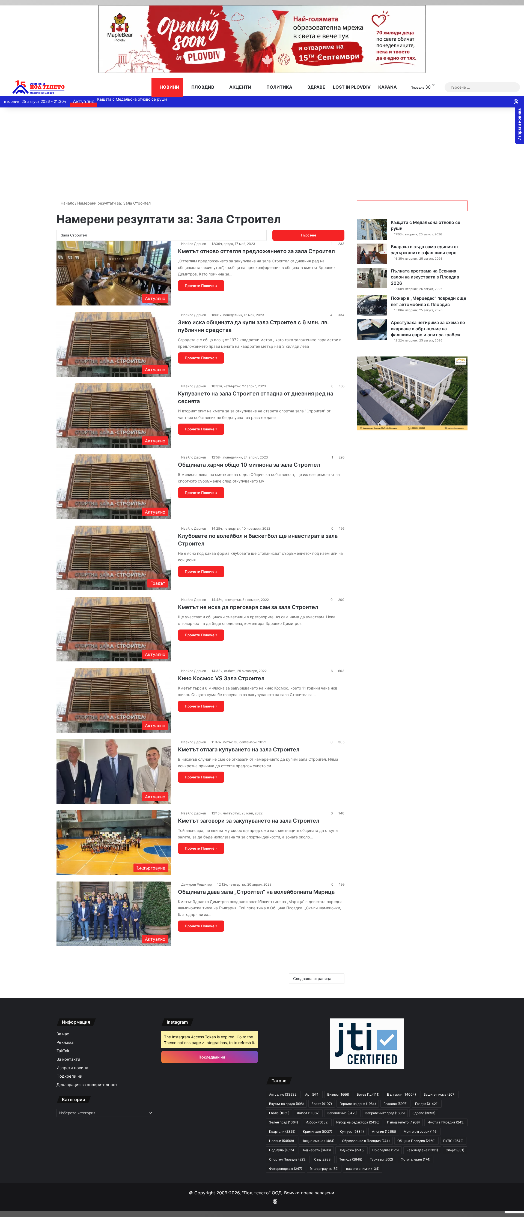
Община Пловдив (416, 1141)
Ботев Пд (368, 1094)
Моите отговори (420, 1131)
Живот (308, 1113)
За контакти (68, 1059)
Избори (317, 1122)
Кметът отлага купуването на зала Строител (238, 749)
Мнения (383, 1131)
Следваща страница (312, 978)
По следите (385, 1150)
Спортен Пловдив (287, 1159)
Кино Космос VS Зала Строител (221, 678)
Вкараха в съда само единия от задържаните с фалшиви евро (155, 99)
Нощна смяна (318, 1141)
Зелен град (283, 1122)
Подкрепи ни (69, 1076)
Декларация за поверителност (86, 1084)
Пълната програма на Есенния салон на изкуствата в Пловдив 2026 (425, 277)
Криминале (317, 1131)
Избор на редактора (357, 1122)
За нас (62, 1034)
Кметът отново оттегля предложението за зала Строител (256, 251)
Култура (352, 1131)
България (401, 1094)
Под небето (316, 1150)
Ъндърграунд (324, 1169)
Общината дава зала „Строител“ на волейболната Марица (256, 892)
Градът (427, 1104)
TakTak (62, 1050)
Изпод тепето (403, 1122)
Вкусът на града (286, 1104)
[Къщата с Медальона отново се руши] (372, 229)
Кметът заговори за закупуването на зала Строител (248, 820)
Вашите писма (439, 1094)
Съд (323, 1159)
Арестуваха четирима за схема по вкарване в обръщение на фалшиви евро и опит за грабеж (428, 328)
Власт (321, 1104)
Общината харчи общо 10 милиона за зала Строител (249, 464)
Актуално (283, 1094)
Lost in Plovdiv (352, 87)
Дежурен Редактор (196, 884)
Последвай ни (211, 1057)
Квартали (282, 1131)
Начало (66, 203)
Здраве (315, 87)
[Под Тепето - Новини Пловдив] (38, 87)
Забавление (342, 1113)
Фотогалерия (415, 1159)
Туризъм (381, 1159)
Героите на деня (358, 1104)
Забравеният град (385, 1113)
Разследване (422, 1150)
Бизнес (338, 1094)
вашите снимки (362, 1169)
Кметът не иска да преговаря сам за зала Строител (248, 607)
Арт (312, 1094)
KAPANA (387, 87)
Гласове (395, 1104)
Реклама (64, 1042)
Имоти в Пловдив (446, 1122)
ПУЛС (453, 1141)
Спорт (455, 1150)
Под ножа (351, 1150)
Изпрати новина (72, 1067)
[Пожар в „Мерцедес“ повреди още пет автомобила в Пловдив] (372, 305)
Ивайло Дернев (193, 244)
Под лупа (281, 1150)
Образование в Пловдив (366, 1141)
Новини (169, 87)
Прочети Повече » (201, 285)
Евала (279, 1113)
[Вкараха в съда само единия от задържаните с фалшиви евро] (372, 254)
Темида (350, 1159)
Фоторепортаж (285, 1169)
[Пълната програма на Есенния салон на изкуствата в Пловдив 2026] (372, 278)
